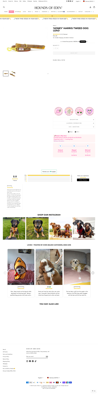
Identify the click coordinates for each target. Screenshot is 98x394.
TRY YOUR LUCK (45, 35)
